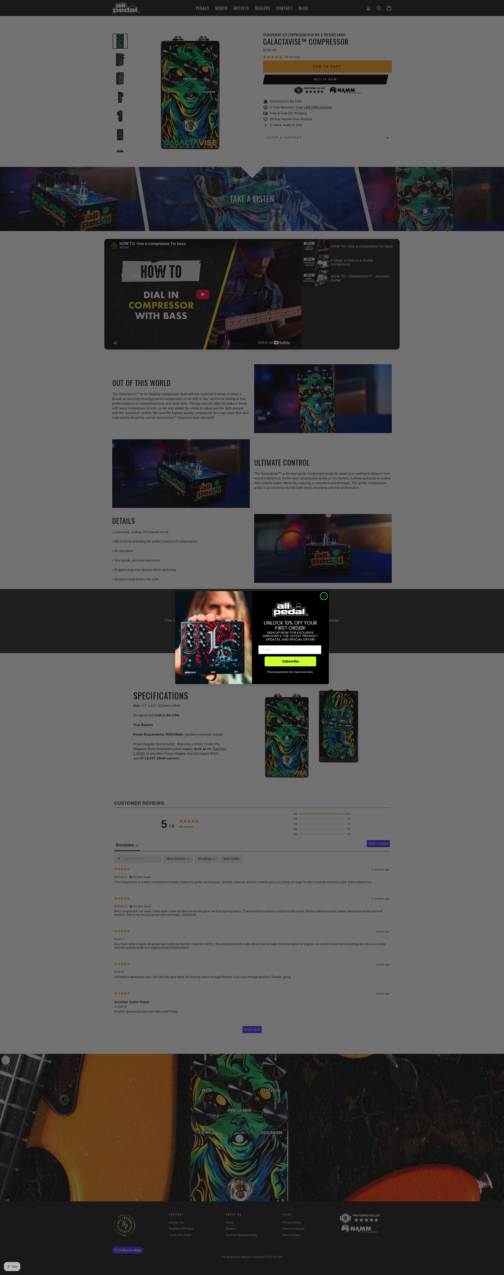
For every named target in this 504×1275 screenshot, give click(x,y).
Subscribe (290, 661)
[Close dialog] (323, 596)
